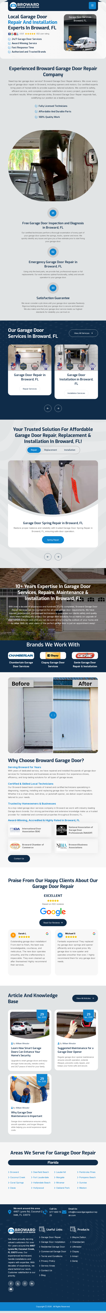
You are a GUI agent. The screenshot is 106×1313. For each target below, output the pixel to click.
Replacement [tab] (50, 450)
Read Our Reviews (51, 922)
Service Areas (48, 1265)
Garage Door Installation (53, 1242)
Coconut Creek (17, 1177)
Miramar (60, 1182)
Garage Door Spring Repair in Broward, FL (53, 523)
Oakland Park (63, 1188)
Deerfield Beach (41, 1172)
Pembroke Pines (87, 1172)
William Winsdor (22, 1043)
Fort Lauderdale (41, 1177)
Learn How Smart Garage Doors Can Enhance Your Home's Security (26, 1051)
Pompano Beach (87, 1177)
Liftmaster (77, 1246)
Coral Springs (17, 1182)
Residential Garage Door (53, 1246)
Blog (43, 1275)
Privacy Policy (48, 1261)
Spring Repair (53, 540)
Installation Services (76, 393)
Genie (75, 1261)
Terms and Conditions (51, 1256)
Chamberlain (78, 1242)
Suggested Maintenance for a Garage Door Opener (75, 1050)
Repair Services (30, 389)
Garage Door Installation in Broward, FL (76, 379)
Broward (14, 1172)
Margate (60, 1177)
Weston (83, 1188)
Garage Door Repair (51, 1237)
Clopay (75, 1251)
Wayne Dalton (79, 1237)
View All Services (82, 333)
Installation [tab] (69, 450)
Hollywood (38, 1188)
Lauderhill (61, 1172)
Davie (13, 1188)
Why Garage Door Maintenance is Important (26, 1114)
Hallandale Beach (41, 1182)
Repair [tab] (34, 450)
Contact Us (19, 858)
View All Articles (83, 998)
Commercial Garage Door (53, 1251)
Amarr (75, 1256)
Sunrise (83, 1182)
